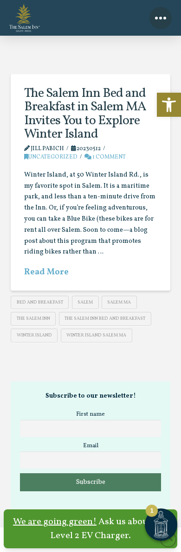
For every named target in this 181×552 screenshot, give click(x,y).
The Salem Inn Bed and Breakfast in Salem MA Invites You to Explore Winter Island (85, 113)
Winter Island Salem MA (96, 335)
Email (90, 446)
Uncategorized (53, 157)
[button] (169, 105)
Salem (85, 302)
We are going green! (55, 521)
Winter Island (34, 335)
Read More (46, 272)
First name (90, 414)
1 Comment (108, 157)
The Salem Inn (33, 318)
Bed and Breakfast (40, 302)
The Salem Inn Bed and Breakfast (105, 318)
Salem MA (119, 302)
